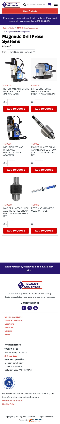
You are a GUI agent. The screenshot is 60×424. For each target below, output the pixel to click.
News (7, 334)
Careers (8, 331)
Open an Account (13, 317)
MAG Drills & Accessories (27, 28)
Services (9, 327)
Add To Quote (16, 108)
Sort (4, 52)
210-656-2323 (11, 356)
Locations (9, 324)
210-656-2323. (44, 21)
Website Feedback (13, 320)
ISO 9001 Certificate (12, 400)
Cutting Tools (8, 28)
